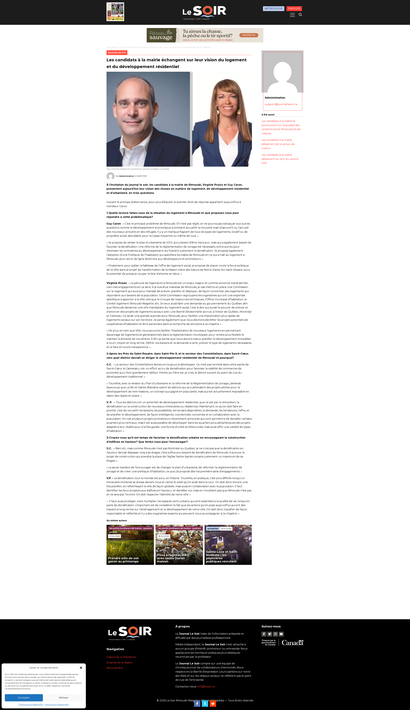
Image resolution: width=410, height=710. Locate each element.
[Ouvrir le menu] (292, 15)
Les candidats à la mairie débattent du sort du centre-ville (280, 159)
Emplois (294, 8)
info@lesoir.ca (206, 686)
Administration (126, 176)
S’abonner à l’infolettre (121, 657)
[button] (81, 667)
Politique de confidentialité (31, 704)
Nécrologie (274, 8)
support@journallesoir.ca (281, 104)
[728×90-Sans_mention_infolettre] (205, 35)
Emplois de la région (119, 662)
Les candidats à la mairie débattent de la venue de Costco (278, 144)
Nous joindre (115, 667)
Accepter (24, 697)
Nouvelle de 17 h (114, 47)
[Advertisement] (179, 588)
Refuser (63, 697)
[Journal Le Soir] (205, 12)
